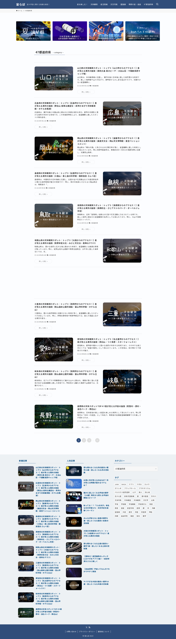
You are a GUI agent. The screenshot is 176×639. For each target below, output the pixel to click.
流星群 (143, 512)
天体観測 (137, 500)
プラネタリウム (144, 488)
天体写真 (118, 500)
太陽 (152, 500)
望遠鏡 (117, 512)
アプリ (131, 484)
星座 (122, 508)
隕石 (138, 516)
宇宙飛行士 (142, 504)
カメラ (147, 484)
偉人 (140, 492)
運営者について (104, 631)
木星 (124, 512)
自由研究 (124, 516)
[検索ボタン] (157, 4)
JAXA (117, 484)
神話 (150, 512)
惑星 (116, 508)
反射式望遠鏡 (129, 496)
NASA (124, 484)
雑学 (144, 516)
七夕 (134, 492)
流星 (136, 512)
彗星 (151, 504)
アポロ (139, 484)
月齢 (153, 508)
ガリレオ (118, 488)
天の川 (153, 496)
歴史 (130, 512)
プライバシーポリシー (87, 631)
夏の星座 (145, 496)
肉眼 (116, 516)
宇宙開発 (132, 504)
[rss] (89, 627)
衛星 (132, 516)
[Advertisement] (88, 283)
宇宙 (116, 504)
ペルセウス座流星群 (122, 492)
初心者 (147, 492)
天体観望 (127, 500)
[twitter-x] (86, 627)
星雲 (138, 508)
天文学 (145, 500)
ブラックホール (130, 488)
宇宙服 (123, 504)
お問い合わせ (72, 631)
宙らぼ (20, 4)
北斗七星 (118, 496)
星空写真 (130, 508)
